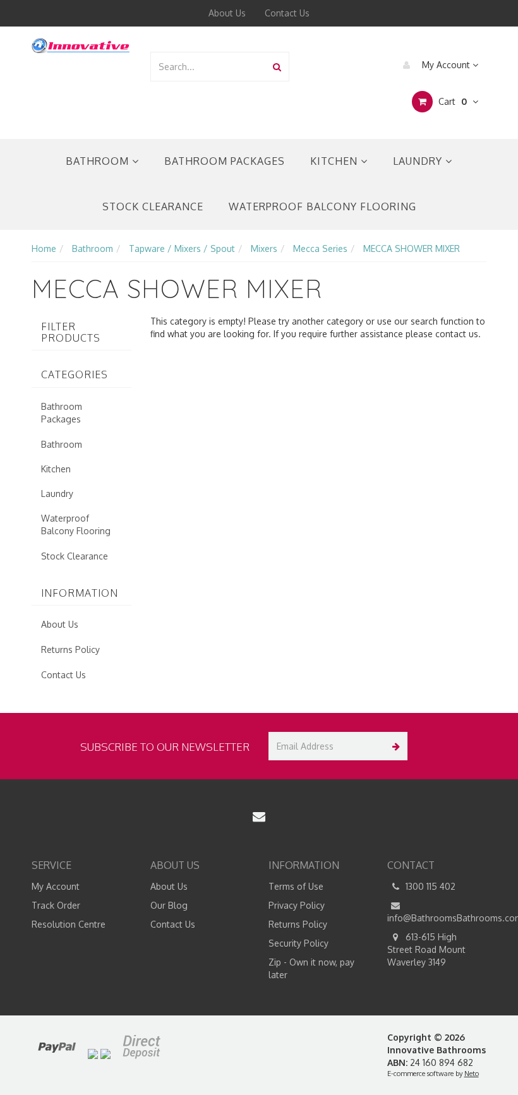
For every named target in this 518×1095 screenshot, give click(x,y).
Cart (451, 101)
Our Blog (169, 905)
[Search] (277, 66)
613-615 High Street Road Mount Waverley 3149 (426, 949)
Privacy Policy (296, 905)
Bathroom (99, 161)
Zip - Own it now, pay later (311, 968)
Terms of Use (295, 886)
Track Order (56, 905)
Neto (471, 1073)
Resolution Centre (68, 924)
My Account (446, 64)
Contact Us (287, 13)
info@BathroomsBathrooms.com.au (437, 917)
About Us (227, 13)
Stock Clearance (152, 206)
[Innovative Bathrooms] (81, 44)
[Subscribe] (393, 746)
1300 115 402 (429, 886)
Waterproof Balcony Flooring (322, 206)
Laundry (419, 161)
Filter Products (70, 332)
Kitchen (335, 161)
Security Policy (298, 943)
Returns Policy (70, 649)
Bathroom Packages (224, 161)
